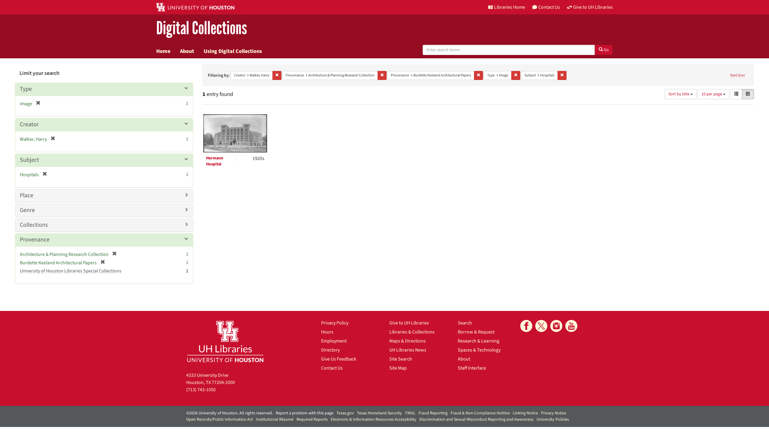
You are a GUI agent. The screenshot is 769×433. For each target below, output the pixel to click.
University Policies (552, 419)
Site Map (398, 368)
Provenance (35, 239)
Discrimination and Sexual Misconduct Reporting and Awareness (476, 419)
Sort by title (679, 94)
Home (163, 51)
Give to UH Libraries (409, 323)
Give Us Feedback (338, 359)
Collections (34, 225)
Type (26, 89)
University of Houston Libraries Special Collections (70, 271)
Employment (334, 341)
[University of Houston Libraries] (225, 341)
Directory (330, 350)
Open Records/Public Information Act (219, 419)
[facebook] (526, 326)
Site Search (400, 359)
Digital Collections (201, 28)
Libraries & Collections (412, 332)
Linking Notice (525, 413)
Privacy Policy (334, 323)
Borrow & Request (476, 332)
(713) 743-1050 (201, 389)
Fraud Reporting (433, 413)
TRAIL (410, 413)
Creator (29, 124)
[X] (541, 326)
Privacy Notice (553, 413)
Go (606, 50)
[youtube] (571, 326)
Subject (29, 160)
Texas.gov (345, 413)
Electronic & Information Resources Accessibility (373, 419)
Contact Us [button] (549, 7)
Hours (327, 332)
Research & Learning (478, 341)
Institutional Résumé (274, 419)
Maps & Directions (407, 341)
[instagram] (556, 326)
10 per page (712, 94)
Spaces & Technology (479, 350)
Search (465, 323)
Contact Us (332, 368)
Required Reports (312, 419)
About (187, 51)
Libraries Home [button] (509, 7)
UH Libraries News (407, 350)
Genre (27, 210)
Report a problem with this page (304, 413)
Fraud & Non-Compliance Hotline (480, 413)
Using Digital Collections (233, 51)
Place (26, 195)
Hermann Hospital (214, 161)
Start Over (737, 75)
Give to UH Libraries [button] (593, 7)
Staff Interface (472, 368)
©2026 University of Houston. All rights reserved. (229, 413)
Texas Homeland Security (379, 413)
